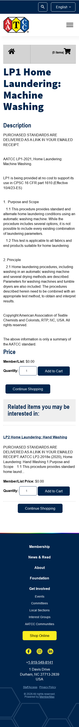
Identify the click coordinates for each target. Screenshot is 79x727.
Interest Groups (39, 617)
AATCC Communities (39, 624)
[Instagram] (39, 651)
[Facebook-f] (28, 651)
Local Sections (39, 610)
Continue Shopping (28, 389)
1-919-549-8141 (40, 662)
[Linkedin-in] (50, 651)
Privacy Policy (47, 687)
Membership (39, 547)
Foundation (39, 578)
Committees (39, 603)
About (39, 568)
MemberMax (47, 696)
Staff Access (30, 687)
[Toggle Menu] (69, 24)
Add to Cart (54, 371)
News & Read (39, 557)
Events (39, 596)
